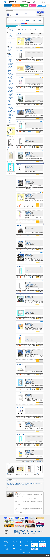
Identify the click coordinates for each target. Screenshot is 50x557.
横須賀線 (19, 532)
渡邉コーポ (17, 473)
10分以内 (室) (9, 43)
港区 (7, 480)
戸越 (38, 483)
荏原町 (30, 41)
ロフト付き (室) (9, 80)
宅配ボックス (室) (10, 110)
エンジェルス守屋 (19, 50)
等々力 (9, 21)
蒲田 (32, 533)
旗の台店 (32, 5)
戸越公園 (31, 425)
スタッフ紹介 (15, 541)
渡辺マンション (19, 164)
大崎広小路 (16, 483)
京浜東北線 (29, 531)
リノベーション (27, 544)
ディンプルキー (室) (10, 112)
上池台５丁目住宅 (9, 135)
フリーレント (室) (10, 71)
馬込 (29, 39)
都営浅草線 (27, 39)
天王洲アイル (18, 484)
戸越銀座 (19, 483)
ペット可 (21, 546)
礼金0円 (21, 542)
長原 (29, 40)
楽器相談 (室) (9, 60)
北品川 (41, 483)
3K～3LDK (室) (9, 35)
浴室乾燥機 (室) (10, 95)
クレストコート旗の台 (20, 77)
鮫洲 (11, 484)
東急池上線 (27, 40)
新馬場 (8, 484)
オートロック (22, 544)
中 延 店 (16, 5)
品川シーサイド (22, 484)
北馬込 (30, 65)
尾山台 (39, 20)
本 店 (7, 5)
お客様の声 (14, 542)
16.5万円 (26, 29)
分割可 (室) (9, 67)
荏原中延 (30, 382)
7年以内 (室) (9, 49)
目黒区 (11, 480)
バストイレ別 (22, 548)
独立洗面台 (21, 549)
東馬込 (30, 152)
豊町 (29, 422)
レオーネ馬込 (19, 252)
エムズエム (27, 473)
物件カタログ (6, 549)
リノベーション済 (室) (10, 63)
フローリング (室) (10, 79)
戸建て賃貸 (26, 546)
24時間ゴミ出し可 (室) (10, 115)
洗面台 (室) (9, 96)
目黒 (10, 483)
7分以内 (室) (9, 42)
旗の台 (30, 109)
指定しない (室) (10, 54)
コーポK (18, 321)
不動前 (33, 483)
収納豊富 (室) (9, 104)
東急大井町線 (27, 41)
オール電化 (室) (9, 84)
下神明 (25, 483)
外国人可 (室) (9, 73)
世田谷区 (15, 480)
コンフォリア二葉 (9, 147)
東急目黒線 (32, 531)
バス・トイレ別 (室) (10, 93)
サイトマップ (6, 548)
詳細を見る (37, 60)
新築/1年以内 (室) (10, 47)
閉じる (48, 555)
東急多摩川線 (16, 532)
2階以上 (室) (9, 118)
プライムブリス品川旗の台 (20, 266)
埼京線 (27, 154)
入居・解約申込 (38, 2)
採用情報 (23, 1)
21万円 (30, 29)
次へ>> (41, 461)
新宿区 (9, 480)
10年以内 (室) (9, 50)
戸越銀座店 (24, 5)
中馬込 (30, 296)
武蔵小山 (35, 483)
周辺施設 (14, 544)
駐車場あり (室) (9, 117)
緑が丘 (21, 20)
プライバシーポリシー (7, 544)
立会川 (13, 484)
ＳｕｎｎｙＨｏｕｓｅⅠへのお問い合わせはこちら (30, 189)
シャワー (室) (9, 98)
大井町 (12, 483)
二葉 (29, 211)
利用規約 (5, 545)
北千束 (9, 20)
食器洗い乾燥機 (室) (10, 91)
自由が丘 (28, 20)
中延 (29, 68)
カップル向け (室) (10, 76)
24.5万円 (35, 29)
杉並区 (17, 480)
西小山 (37, 483)
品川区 (28, 109)
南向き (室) (9, 122)
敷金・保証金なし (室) (10, 29)
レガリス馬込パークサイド (20, 294)
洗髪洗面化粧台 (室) (10, 97)
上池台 (30, 38)
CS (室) (9, 105)
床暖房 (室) (9, 100)
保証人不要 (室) (10, 64)
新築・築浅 (21, 541)
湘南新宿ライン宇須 (28, 284)
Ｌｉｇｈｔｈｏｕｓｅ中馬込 (21, 121)
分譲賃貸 (26, 545)
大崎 (7, 483)
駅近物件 (21, 545)
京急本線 (26, 531)
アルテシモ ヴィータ (20, 308)
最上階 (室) (9, 121)
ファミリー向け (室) (10, 78)
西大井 (29, 154)
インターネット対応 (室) (11, 108)
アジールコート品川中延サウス (21, 434)
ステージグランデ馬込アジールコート (22, 407)
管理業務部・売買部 (41, 5)
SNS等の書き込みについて (35, 1)
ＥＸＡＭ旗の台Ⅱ (19, 94)
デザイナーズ (27, 542)
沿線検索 (22, 2)
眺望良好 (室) (9, 69)
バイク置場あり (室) (10, 87)
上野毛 (15, 21)
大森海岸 (16, 484)
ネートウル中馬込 (36, 473)
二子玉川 (21, 21)
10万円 (22, 29)
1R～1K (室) (9, 33)
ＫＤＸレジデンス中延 (20, 364)
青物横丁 (10, 484)
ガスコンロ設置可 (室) (10, 74)
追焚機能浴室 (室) (10, 94)
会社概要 (34, 2)
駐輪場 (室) (9, 86)
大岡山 (15, 20)
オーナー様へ (28, 1)
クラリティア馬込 (19, 136)
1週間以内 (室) (10, 56)
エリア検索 (26, 2)
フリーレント (27, 541)
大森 (30, 533)
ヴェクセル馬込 (19, 335)
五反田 (9, 483)
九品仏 (33, 20)
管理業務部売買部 (35, 549)
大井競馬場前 (25, 484)
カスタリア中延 (19, 392)
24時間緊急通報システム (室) (11, 111)
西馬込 (30, 228)
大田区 (28, 38)
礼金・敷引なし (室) (10, 30)
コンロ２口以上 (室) (10, 90)
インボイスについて (43, 1)
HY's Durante (19, 225)
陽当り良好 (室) (10, 61)
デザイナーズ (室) (10, 62)
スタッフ (30, 2)
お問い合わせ (44, 2)
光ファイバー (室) (10, 107)
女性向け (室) (9, 77)
